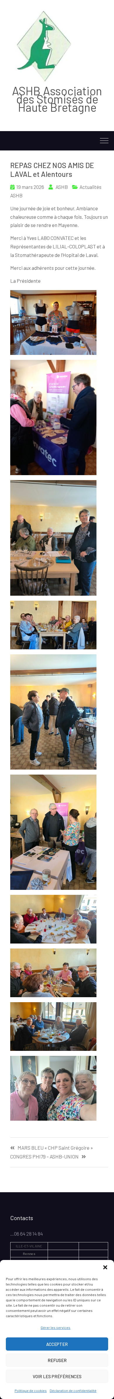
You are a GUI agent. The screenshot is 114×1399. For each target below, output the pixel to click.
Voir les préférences (57, 1376)
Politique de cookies (31, 1390)
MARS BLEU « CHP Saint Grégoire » (55, 1148)
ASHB (62, 187)
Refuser (57, 1360)
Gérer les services (55, 1327)
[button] (105, 1267)
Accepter (57, 1344)
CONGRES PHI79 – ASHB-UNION (44, 1156)
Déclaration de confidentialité (73, 1390)
